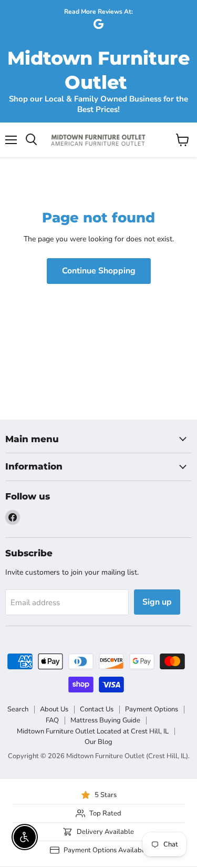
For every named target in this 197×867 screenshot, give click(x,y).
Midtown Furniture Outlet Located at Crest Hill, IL (93, 731)
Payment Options (151, 709)
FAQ (52, 720)
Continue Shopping (99, 271)
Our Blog (98, 742)
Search (17, 709)
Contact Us (96, 709)
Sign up (157, 602)
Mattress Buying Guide (105, 720)
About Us (54, 709)
